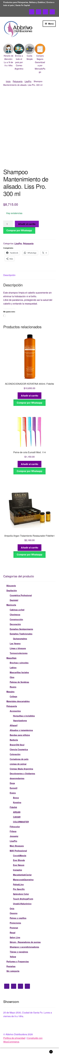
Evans (13, 792)
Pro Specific (19, 889)
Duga (12, 783)
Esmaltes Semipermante (21, 629)
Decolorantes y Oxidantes (22, 773)
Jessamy (14, 836)
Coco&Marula (19, 855)
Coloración (15, 754)
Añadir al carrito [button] (29, 395)
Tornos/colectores (18, 653)
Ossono (13, 913)
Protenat (14, 927)
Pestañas (10, 966)
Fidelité (13, 807)
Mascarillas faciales (19, 672)
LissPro (28, 81)
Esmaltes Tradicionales (21, 633)
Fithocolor (15, 826)
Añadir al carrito (27, 224)
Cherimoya (15, 614)
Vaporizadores (20, 720)
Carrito (45, 1050)
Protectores (15, 922)
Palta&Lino (18, 884)
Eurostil (13, 788)
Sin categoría (12, 971)
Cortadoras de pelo (19, 759)
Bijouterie (11, 585)
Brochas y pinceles (19, 662)
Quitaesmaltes (20, 638)
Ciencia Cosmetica (19, 749)
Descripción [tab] (9, 275)
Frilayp (13, 831)
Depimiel (14, 600)
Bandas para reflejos (20, 735)
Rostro (13, 686)
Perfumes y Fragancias (17, 961)
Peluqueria (17, 81)
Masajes (10, 691)
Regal (12, 932)
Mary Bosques (17, 845)
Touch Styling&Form (23, 898)
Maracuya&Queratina (23, 879)
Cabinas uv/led (17, 609)
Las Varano (15, 643)
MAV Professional (18, 850)
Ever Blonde (19, 860)
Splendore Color (21, 894)
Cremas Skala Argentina (21, 768)
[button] (8, 55)
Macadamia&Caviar (22, 874)
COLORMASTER (21, 821)
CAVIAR (16, 816)
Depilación (11, 590)
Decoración (15, 624)
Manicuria (11, 604)
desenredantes (17, 778)
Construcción (16, 619)
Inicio (8, 81)
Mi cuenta (10, 1053)
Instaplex (17, 869)
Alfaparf (13, 725)
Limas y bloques (18, 648)
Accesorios (15, 711)
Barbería (14, 739)
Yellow (13, 956)
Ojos (12, 677)
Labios (13, 667)
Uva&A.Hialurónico (22, 903)
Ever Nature (18, 865)
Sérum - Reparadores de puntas (25, 942)
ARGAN (16, 812)
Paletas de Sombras (19, 682)
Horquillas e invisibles (24, 715)
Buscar (29, 1053)
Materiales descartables (18, 701)
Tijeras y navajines (19, 951)
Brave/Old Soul (17, 744)
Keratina (17, 802)
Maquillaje (11, 658)
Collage (13, 696)
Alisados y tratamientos (21, 730)
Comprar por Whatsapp (19, 230)
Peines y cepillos (18, 918)
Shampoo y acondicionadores (24, 946)
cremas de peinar (18, 763)
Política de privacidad (14, 1038)
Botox (16, 797)
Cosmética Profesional (21, 595)
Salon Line (15, 937)
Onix (12, 908)
